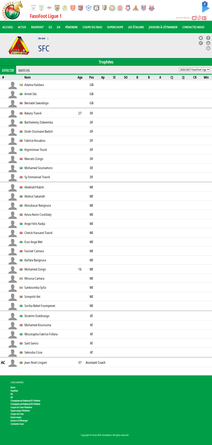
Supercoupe (115, 27)
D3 (58, 27)
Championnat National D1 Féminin (25, 400)
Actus (22, 27)
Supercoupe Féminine (20, 410)
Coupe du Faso (92, 27)
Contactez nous (193, 27)
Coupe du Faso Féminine (21, 407)
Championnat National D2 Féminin (25, 403)
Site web (41, 38)
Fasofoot (37, 27)
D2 (50, 27)
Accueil (7, 27)
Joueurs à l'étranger (163, 27)
